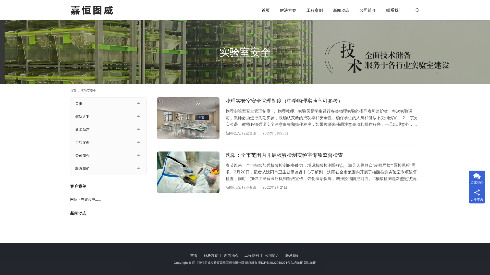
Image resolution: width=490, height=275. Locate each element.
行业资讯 (249, 133)
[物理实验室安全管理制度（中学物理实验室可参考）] (188, 118)
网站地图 (310, 263)
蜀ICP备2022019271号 (274, 263)
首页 (266, 10)
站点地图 (297, 263)
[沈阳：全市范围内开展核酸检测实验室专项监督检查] (188, 172)
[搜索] (417, 10)
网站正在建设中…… (85, 199)
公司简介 (368, 10)
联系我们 (394, 10)
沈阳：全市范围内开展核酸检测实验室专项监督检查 (284, 155)
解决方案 (288, 10)
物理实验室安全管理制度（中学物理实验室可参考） (284, 101)
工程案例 (315, 10)
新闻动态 (341, 10)
